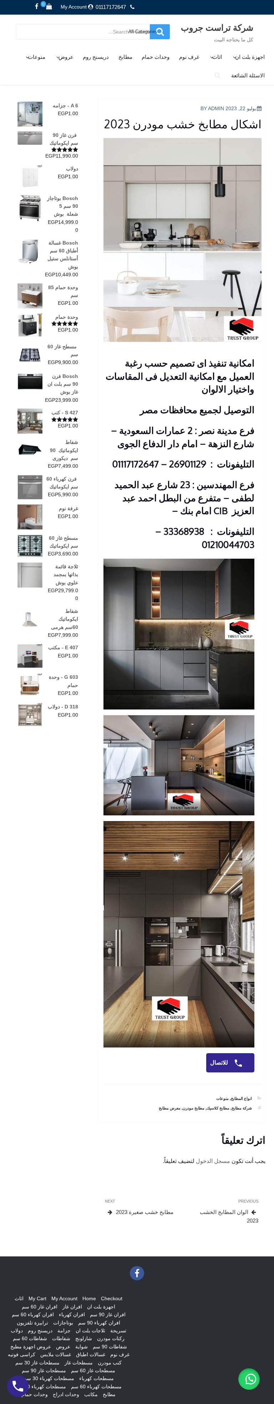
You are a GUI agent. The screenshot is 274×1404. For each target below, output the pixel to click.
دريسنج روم (96, 56)
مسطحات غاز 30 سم (37, 1362)
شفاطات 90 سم (110, 1346)
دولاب (17, 1330)
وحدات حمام (155, 56)
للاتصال (219, 1063)
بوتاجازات (63, 1323)
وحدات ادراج (66, 1394)
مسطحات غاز (79, 1362)
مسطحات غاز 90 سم (44, 1370)
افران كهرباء (72, 1314)
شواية (81, 1346)
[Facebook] (37, 7)
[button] (249, 1379)
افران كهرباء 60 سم (33, 1314)
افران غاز (72, 1307)
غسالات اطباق (90, 1354)
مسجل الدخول (213, 1161)
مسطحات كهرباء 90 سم (40, 1386)
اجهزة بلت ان (250, 56)
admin (216, 108)
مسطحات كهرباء (96, 1378)
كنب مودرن (110, 1362)
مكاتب (91, 1394)
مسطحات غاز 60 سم (93, 1370)
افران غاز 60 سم (39, 1307)
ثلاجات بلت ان (90, 1330)
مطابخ (125, 56)
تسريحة (118, 1330)
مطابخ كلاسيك (218, 1108)
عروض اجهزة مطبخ (30, 1346)
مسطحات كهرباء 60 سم (96, 1386)
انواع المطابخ (241, 1098)
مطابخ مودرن (193, 1108)
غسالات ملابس (55, 1354)
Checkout (111, 1298)
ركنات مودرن (111, 1338)
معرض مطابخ (170, 1108)
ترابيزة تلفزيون (32, 1323)
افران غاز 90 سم (108, 1314)
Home (89, 1298)
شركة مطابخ (242, 1108)
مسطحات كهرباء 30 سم (49, 1378)
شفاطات (61, 1338)
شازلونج (83, 1338)
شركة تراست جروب (217, 27)
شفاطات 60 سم (30, 1338)
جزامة (64, 1330)
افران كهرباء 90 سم (99, 1323)
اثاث (217, 56)
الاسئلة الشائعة (248, 75)
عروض (66, 56)
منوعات (36, 56)
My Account (74, 7)
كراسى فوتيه (21, 1354)
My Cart (37, 1298)
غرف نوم (189, 56)
